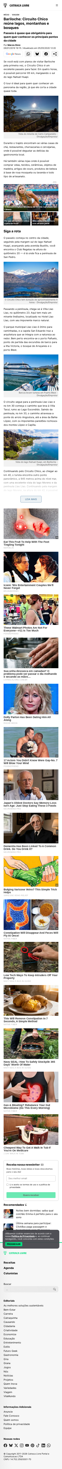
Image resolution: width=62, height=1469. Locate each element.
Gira (6, 1359)
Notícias (8, 1375)
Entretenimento (12, 1342)
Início (6, 15)
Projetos (8, 1379)
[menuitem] (31, 1264)
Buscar (7, 1284)
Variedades (10, 1387)
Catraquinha (10, 1317)
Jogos (7, 1367)
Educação (9, 1338)
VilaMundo (10, 1396)
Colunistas (11, 1273)
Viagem (15, 15)
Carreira (8, 1313)
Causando (9, 1321)
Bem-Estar (9, 1309)
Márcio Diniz (14, 45)
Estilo (7, 1346)
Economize (10, 1334)
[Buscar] (54, 1289)
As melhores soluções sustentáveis (23, 1305)
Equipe (7, 1428)
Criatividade (10, 1330)
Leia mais (31, 499)
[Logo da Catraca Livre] (16, 5)
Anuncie (8, 1411)
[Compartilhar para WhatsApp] (28, 54)
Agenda (9, 1268)
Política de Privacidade (23, 1236)
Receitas (9, 1262)
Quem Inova (10, 1383)
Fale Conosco (11, 1415)
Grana (7, 1363)
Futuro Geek (10, 1350)
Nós (6, 1371)
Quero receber (31, 1195)
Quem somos (11, 1419)
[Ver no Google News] (13, 54)
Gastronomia (11, 1354)
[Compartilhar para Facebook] (46, 54)
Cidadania (9, 1326)
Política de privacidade (17, 1424)
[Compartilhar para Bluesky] (37, 54)
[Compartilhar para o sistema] (54, 54)
